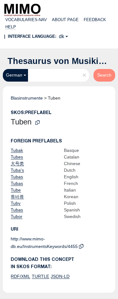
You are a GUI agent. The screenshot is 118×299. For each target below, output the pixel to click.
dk (61, 36)
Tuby (15, 203)
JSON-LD (60, 276)
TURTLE (40, 276)
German (14, 75)
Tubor (16, 216)
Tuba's (17, 170)
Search (104, 75)
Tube (16, 190)
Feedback (95, 19)
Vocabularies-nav (26, 19)
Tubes (17, 156)
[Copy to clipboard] (37, 122)
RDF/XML (20, 276)
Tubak (17, 150)
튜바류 (17, 196)
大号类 (17, 163)
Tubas (17, 176)
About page (65, 19)
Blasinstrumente (27, 98)
